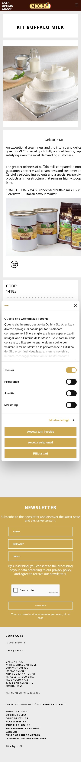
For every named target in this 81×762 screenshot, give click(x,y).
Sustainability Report (23, 728)
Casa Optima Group (8, 5)
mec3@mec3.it (15, 650)
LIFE (20, 746)
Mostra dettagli (59, 420)
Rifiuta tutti (40, 453)
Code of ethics (17, 718)
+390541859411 (15, 642)
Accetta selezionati (40, 442)
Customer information (23, 735)
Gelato (50, 140)
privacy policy (61, 570)
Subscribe (40, 605)
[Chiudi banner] (75, 305)
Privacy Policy (17, 711)
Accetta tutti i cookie (40, 431)
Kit (61, 140)
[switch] (71, 393)
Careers (12, 731)
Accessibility (16, 721)
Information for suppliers (26, 738)
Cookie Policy (16, 714)
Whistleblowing (18, 725)
